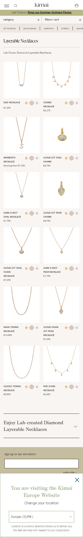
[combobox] (11, 516)
